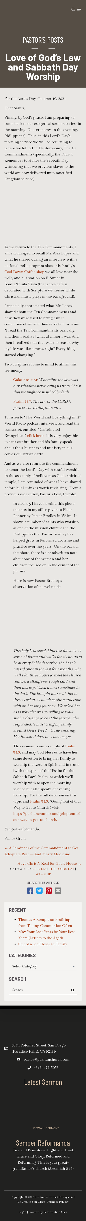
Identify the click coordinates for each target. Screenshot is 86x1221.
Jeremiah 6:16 (61, 1168)
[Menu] (79, 9)
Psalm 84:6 (39, 801)
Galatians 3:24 (25, 380)
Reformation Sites (55, 1212)
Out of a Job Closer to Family (42, 944)
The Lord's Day (61, 869)
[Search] (73, 9)
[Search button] (72, 990)
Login (22, 1212)
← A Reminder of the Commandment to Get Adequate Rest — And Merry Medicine (41, 851)
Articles (39, 869)
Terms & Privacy (58, 1201)
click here (35, 436)
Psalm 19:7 (22, 401)
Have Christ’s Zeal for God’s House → (49, 863)
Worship (43, 874)
